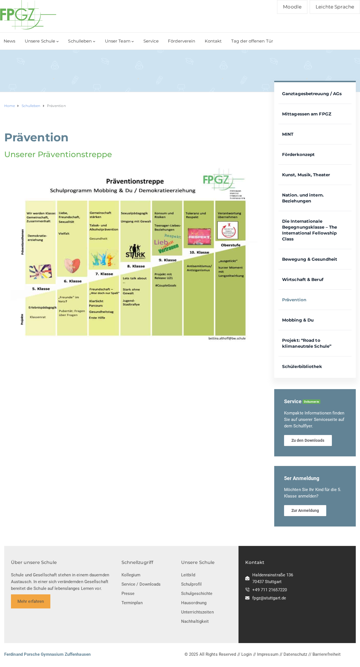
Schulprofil (191, 584)
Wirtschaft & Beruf (302, 279)
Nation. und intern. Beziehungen (303, 198)
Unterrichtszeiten (197, 612)
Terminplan (132, 602)
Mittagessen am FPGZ (306, 114)
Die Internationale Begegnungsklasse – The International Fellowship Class (309, 230)
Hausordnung (193, 602)
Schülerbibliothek (302, 366)
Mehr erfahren (30, 601)
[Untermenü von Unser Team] (132, 41)
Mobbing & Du (298, 320)
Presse (128, 593)
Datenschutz (295, 654)
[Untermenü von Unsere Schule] (57, 41)
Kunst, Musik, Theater (306, 174)
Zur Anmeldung (305, 510)
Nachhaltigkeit (195, 621)
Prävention (294, 299)
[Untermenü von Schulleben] (94, 41)
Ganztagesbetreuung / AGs (312, 93)
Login (246, 654)
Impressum (267, 654)
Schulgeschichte (197, 593)
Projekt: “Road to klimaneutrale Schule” (306, 343)
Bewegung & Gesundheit (309, 259)
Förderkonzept (298, 154)
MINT (287, 134)
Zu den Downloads (308, 440)
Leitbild (188, 574)
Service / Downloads (141, 584)
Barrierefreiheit (326, 654)
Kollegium (131, 574)
